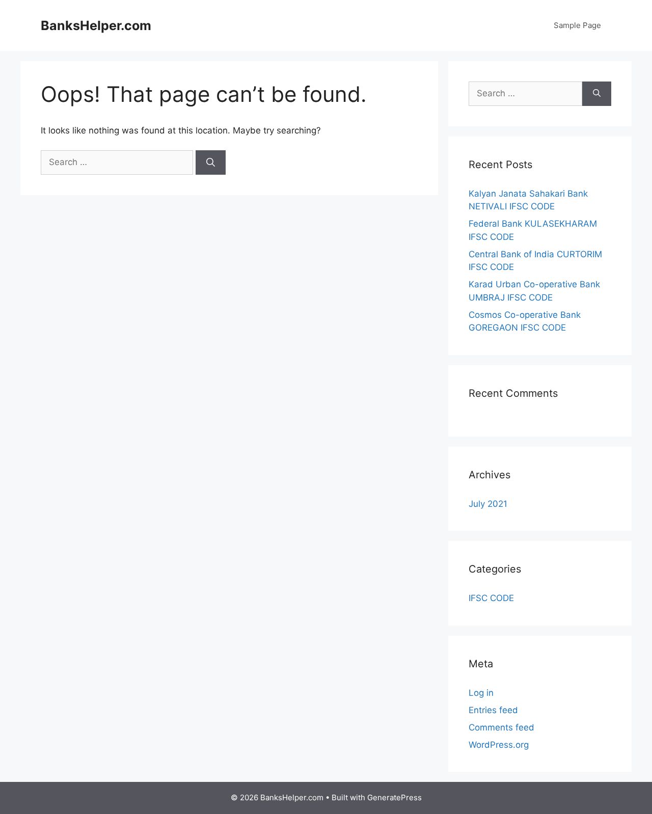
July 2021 (488, 504)
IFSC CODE (491, 598)
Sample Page (577, 25)
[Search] (211, 162)
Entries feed (493, 710)
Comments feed (501, 727)
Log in (481, 693)
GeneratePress (394, 797)
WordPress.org (499, 745)
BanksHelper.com (96, 25)
